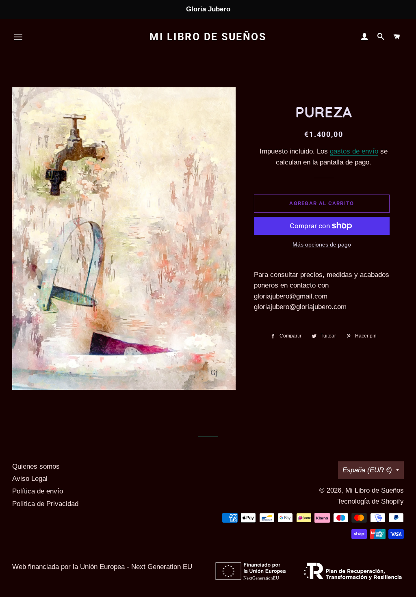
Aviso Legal (30, 478)
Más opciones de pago (321, 244)
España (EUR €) (367, 470)
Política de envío (37, 491)
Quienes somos (36, 466)
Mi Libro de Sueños (208, 37)
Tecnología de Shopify (370, 501)
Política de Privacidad (45, 504)
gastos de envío (354, 151)
